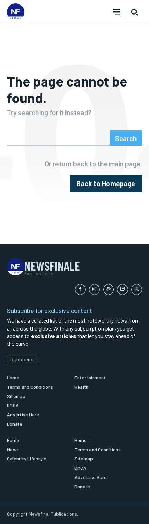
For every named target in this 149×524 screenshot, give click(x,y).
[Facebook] (80, 289)
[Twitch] (122, 289)
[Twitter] (136, 289)
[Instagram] (94, 289)
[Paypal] (108, 289)
